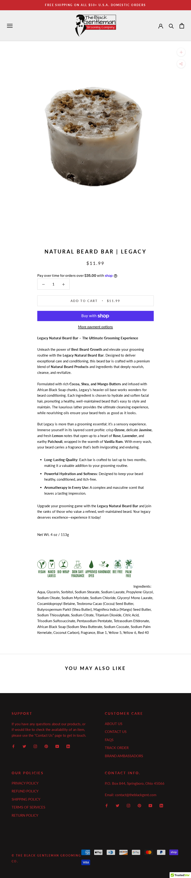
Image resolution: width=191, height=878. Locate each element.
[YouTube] (57, 746)
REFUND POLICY (25, 791)
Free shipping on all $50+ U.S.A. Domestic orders (95, 5)
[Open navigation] (10, 26)
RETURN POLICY (25, 815)
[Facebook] (13, 746)
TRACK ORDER (117, 748)
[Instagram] (35, 746)
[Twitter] (24, 746)
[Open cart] (182, 25)
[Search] (171, 25)
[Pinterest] (46, 746)
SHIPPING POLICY (26, 799)
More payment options (95, 327)
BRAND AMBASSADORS (124, 756)
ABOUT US (113, 724)
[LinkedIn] (68, 746)
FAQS (109, 740)
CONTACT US (115, 731)
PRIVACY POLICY (25, 783)
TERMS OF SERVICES (28, 807)
